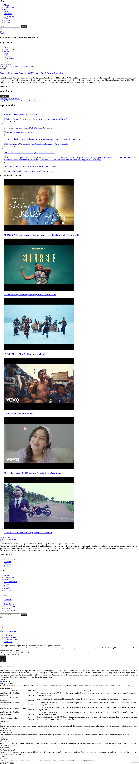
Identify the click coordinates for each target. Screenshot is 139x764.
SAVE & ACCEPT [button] (7, 763)
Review (7, 22)
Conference (9, 16)
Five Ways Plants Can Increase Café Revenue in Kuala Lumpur (30, 166)
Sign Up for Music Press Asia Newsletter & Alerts (20, 101)
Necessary (7, 681)
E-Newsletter (9, 606)
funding (3, 33)
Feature (7, 20)
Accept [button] (18, 654)
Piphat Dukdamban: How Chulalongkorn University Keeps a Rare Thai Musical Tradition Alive (43, 139)
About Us (8, 600)
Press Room (9, 604)
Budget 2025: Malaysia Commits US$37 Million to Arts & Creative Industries (31, 73)
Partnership (9, 608)
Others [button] (3, 756)
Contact (7, 602)
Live (6, 11)
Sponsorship (9, 610)
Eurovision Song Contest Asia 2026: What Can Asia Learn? (28, 128)
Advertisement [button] (6, 748)
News (6, 5)
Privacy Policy (10, 637)
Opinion (7, 9)
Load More (4, 96)
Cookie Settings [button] (7, 654)
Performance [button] (5, 730)
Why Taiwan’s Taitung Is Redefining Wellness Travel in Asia (29, 153)
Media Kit (8, 642)
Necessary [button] (4, 679)
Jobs (6, 586)
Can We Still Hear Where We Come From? (22, 114)
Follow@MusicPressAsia (10, 99)
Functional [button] (4, 722)
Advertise (8, 635)
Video (6, 18)
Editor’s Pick (9, 559)
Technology (9, 7)
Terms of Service (11, 639)
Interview (8, 14)
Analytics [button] (4, 739)
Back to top (5, 537)
